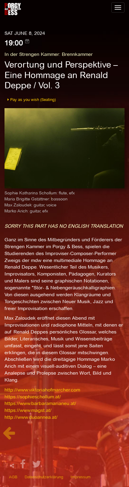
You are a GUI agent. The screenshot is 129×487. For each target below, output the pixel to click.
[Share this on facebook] (24, 466)
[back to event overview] (9, 436)
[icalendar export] (27, 41)
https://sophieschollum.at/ (32, 397)
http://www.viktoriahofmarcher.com (42, 390)
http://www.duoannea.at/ (31, 417)
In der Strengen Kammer (31, 54)
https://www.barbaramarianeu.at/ (40, 403)
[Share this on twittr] (37, 466)
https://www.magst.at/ (28, 410)
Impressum (80, 476)
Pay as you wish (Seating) (32, 99)
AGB (13, 476)
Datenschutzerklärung (44, 476)
